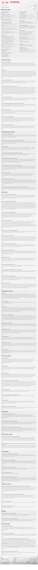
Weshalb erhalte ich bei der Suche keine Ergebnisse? (25, 32)
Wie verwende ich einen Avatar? (5, 30)
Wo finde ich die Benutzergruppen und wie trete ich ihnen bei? (26, 15)
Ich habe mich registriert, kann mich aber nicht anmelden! (8, 15)
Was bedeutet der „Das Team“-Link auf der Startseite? (25, 18)
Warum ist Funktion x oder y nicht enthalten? (24, 49)
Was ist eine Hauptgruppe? (22, 17)
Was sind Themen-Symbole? (4, 56)
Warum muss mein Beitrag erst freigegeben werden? (7, 46)
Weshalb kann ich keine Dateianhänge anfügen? (7, 42)
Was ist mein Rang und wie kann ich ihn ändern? (7, 31)
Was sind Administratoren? (22, 12)
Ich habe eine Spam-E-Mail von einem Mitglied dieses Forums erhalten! (27, 23)
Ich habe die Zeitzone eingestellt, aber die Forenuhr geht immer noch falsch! (9, 27)
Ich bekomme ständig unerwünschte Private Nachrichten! (26, 22)
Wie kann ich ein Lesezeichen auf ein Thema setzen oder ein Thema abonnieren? (27, 40)
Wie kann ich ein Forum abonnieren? (23, 41)
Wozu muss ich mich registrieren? (5, 12)
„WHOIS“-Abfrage (28, 540)
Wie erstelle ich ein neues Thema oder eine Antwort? (7, 36)
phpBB (30, 561)
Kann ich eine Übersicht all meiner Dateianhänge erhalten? (26, 45)
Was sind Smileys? (3, 51)
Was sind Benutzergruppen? (22, 14)
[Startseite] (5, 3)
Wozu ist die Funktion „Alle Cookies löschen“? (6, 20)
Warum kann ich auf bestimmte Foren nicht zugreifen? (7, 41)
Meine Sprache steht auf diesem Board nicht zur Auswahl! (8, 28)
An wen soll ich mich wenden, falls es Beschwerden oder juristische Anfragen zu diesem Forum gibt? (27, 51)
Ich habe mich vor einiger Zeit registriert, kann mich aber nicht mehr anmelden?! (9, 17)
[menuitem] (6, 5)
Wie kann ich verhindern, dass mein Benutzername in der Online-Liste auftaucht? (9, 24)
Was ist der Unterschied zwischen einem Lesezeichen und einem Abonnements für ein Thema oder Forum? (27, 38)
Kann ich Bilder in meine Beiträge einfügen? (6, 52)
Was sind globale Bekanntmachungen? (6, 53)
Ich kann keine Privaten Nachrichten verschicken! (25, 21)
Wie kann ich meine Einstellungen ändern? (6, 23)
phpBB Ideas (5, 535)
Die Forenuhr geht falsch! (4, 25)
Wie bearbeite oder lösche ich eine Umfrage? (6, 40)
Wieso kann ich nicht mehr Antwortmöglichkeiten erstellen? (8, 39)
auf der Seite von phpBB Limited (18, 528)
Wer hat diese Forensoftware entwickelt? (24, 48)
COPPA (11, 88)
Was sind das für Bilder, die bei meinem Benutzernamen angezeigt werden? (9, 29)
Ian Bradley (36, 560)
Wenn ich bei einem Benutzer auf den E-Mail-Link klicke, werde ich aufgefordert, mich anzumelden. (9, 33)
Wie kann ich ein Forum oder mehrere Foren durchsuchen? (26, 31)
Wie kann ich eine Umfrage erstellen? (5, 38)
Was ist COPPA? (3, 13)
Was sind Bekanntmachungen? (5, 54)
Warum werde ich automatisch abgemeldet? (6, 19)
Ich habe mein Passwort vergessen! (5, 18)
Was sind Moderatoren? (22, 13)
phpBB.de (2, 529)
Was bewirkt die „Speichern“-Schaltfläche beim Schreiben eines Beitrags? (9, 45)
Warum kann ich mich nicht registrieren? (6, 14)
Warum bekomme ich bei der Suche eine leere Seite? (25, 33)
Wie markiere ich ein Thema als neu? (5, 47)
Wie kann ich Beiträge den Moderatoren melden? (7, 43)
